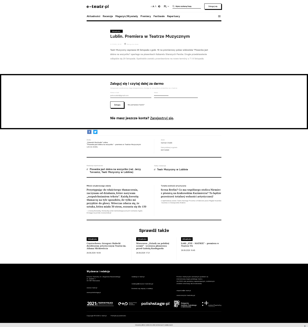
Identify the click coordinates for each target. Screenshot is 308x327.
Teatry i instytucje (160, 166)
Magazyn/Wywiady (126, 16)
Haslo (156, 92)
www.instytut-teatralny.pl (185, 295)
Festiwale (159, 16)
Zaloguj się (212, 6)
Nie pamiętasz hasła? (136, 105)
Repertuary (173, 16)
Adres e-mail (114, 92)
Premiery (145, 16)
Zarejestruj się (161, 118)
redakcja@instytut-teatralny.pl (142, 284)
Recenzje (108, 16)
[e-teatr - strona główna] (98, 7)
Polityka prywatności (118, 316)
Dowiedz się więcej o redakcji (142, 288)
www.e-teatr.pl (92, 288)
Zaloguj (117, 105)
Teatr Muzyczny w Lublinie (172, 169)
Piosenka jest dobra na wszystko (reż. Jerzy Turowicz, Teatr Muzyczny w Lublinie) (115, 171)
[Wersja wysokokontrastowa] (159, 6)
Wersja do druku (132, 44)
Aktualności (93, 16)
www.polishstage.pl (94, 292)
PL (165, 6)
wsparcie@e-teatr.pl (183, 290)
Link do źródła (92, 147)
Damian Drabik (166, 143)
